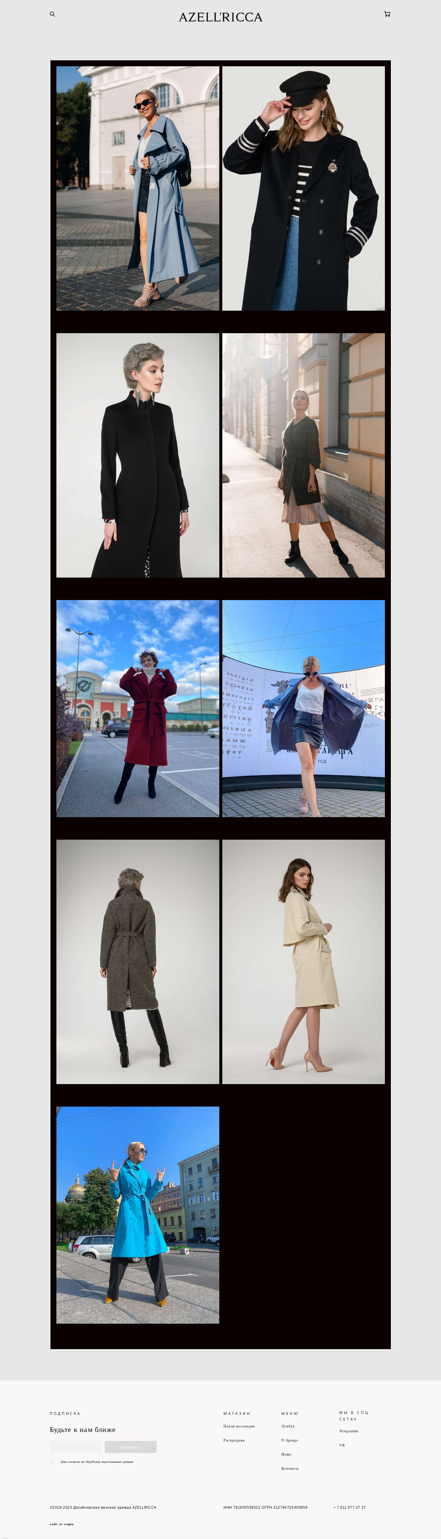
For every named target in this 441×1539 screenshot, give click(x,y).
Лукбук (288, 1426)
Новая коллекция (239, 1426)
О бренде (289, 1440)
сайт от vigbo (62, 1524)
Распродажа (234, 1440)
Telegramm (348, 1430)
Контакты (290, 1468)
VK (342, 1444)
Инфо (286, 1454)
